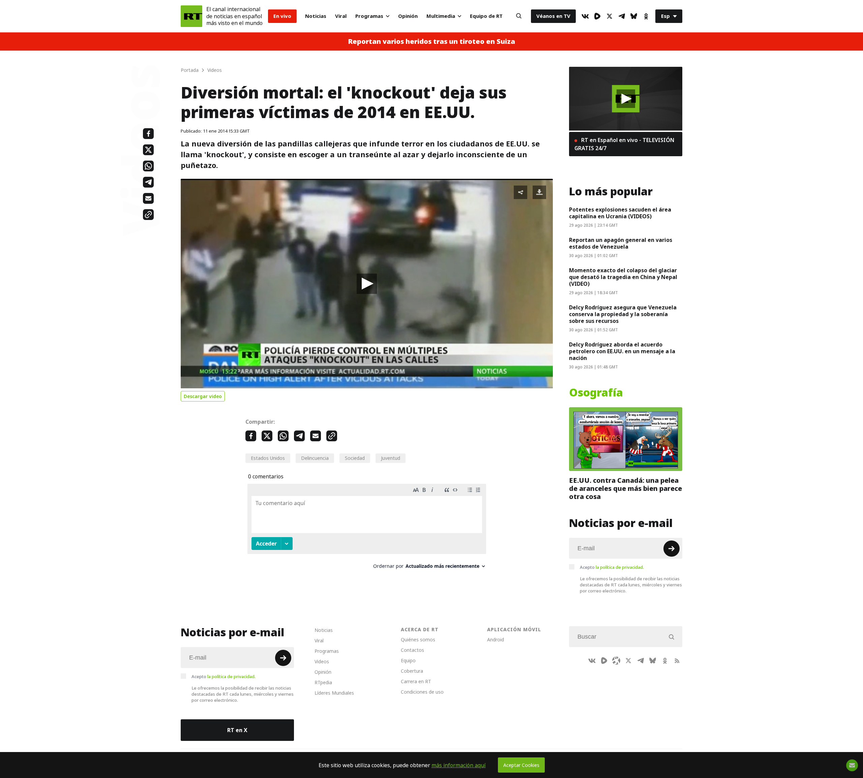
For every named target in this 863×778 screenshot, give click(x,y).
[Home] (191, 16)
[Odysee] (616, 660)
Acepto (612, 567)
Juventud (390, 458)
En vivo (282, 16)
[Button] (519, 16)
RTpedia (323, 682)
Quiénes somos (418, 639)
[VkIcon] (585, 16)
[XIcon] (609, 16)
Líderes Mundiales (334, 692)
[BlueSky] (633, 16)
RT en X (237, 730)
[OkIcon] (646, 16)
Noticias (315, 16)
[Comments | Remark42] (366, 528)
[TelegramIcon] (621, 16)
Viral (341, 16)
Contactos (412, 650)
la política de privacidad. (620, 567)
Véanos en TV (553, 16)
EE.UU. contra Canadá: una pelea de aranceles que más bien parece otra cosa (625, 488)
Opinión (408, 16)
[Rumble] (597, 16)
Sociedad (355, 458)
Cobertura (412, 670)
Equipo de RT (486, 16)
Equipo (408, 660)
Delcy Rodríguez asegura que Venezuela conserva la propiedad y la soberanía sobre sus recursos (623, 314)
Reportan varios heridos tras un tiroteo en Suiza (431, 41)
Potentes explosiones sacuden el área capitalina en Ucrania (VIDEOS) (620, 212)
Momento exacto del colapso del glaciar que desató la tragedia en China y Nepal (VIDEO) (623, 277)
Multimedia (440, 16)
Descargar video (203, 396)
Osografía (596, 392)
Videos (322, 661)
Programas (369, 16)
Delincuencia (315, 458)
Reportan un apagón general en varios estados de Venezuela (620, 243)
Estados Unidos (268, 458)
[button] (367, 284)
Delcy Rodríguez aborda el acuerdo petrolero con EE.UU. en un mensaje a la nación (622, 351)
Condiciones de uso (422, 691)
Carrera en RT (416, 681)
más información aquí (459, 765)
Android (495, 639)
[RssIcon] (677, 660)
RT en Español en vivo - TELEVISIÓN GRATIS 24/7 (624, 144)
